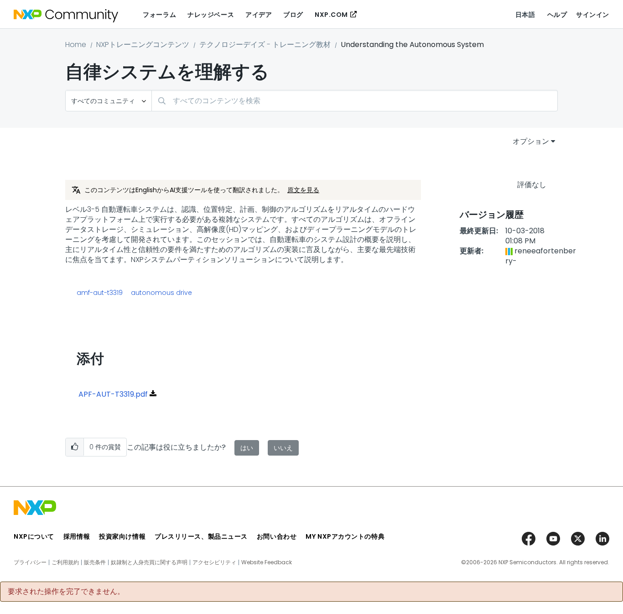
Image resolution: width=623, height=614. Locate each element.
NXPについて (34, 536)
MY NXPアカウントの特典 (345, 536)
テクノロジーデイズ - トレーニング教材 (265, 44)
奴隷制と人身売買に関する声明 (149, 562)
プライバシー (30, 562)
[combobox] (354, 100)
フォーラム (159, 14)
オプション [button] (531, 141)
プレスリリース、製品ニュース (201, 536)
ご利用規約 (65, 562)
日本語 (525, 14)
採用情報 (76, 536)
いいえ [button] (283, 447)
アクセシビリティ (214, 562)
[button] (74, 447)
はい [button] (246, 447)
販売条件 (95, 562)
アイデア (258, 14)
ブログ (293, 14)
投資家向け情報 (122, 536)
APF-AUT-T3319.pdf (113, 394)
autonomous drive (161, 292)
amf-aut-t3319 (100, 292)
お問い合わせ (276, 536)
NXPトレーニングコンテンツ (142, 44)
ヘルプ (557, 14)
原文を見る (303, 189)
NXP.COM (331, 14)
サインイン (592, 14)
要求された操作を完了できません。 (66, 592)
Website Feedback (266, 562)
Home (75, 44)
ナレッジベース (210, 14)
